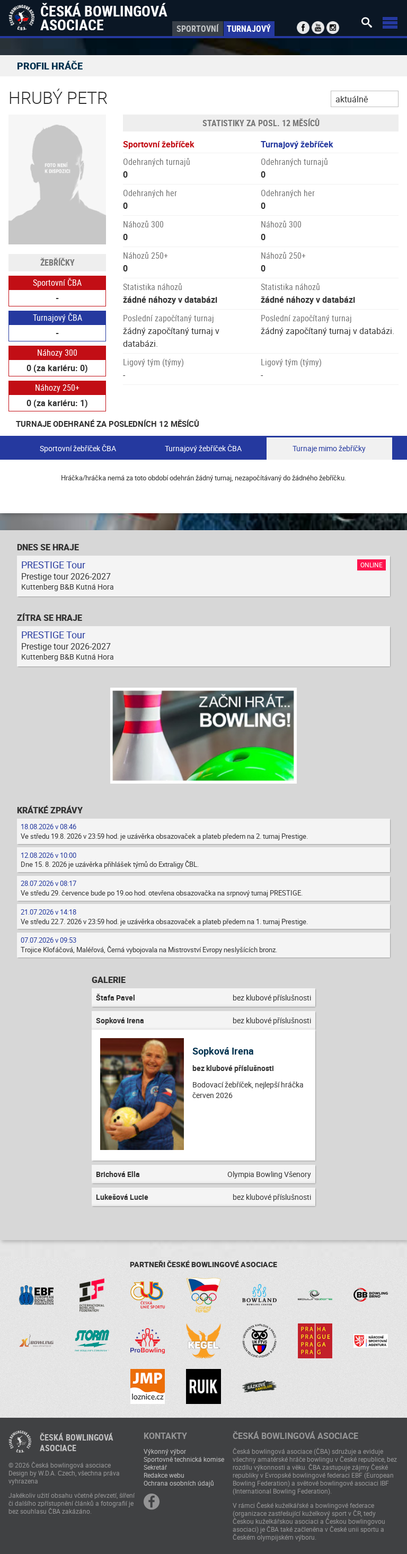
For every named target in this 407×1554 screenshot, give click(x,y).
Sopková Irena (223, 1050)
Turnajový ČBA (57, 317)
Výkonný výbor (165, 1451)
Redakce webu (164, 1475)
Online (371, 564)
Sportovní (197, 28)
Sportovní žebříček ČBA (78, 448)
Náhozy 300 (57, 352)
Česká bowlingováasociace (76, 1443)
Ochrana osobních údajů (179, 1483)
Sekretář (155, 1467)
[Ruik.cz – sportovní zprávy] (203, 1386)
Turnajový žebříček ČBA (203, 448)
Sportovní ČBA (57, 282)
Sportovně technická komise (184, 1459)
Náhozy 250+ (57, 387)
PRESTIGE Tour (53, 564)
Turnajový (249, 28)
